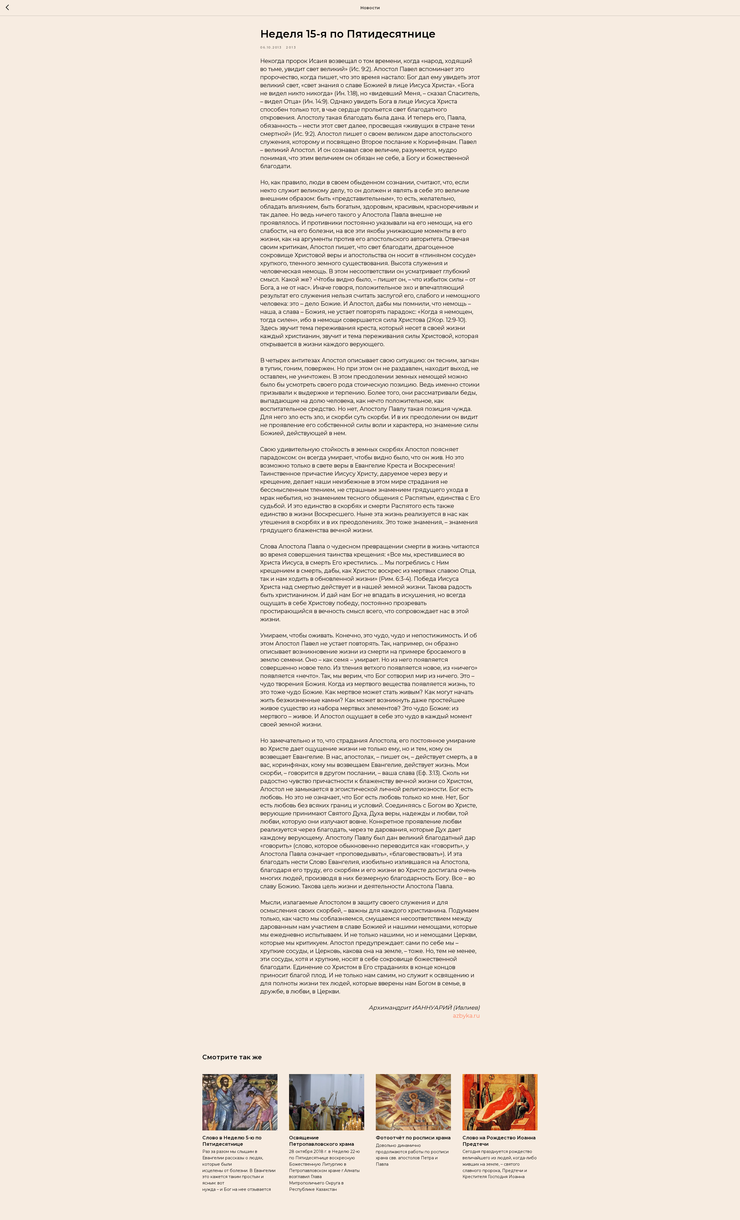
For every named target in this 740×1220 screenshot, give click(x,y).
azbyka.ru (466, 1015)
